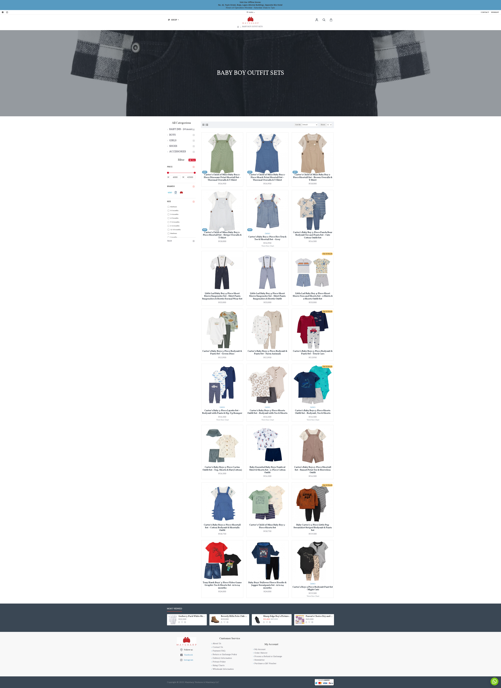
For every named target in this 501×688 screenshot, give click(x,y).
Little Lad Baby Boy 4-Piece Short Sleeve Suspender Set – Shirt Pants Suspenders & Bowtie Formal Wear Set (222, 296)
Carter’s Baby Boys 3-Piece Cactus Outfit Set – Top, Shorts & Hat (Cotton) (222, 468)
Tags (169, 241)
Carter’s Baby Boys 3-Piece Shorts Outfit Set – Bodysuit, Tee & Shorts (312, 412)
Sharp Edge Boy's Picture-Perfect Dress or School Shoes (277, 616)
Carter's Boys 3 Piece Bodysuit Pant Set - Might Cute (313, 588)
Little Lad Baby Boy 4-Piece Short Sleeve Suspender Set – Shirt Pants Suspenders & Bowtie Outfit (267, 296)
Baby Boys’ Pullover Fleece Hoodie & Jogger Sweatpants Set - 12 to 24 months (267, 585)
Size (169, 201)
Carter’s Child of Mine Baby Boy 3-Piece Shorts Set (267, 526)
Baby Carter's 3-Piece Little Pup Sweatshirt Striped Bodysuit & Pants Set (313, 528)
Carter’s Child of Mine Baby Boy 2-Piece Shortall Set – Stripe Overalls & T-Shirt (222, 235)
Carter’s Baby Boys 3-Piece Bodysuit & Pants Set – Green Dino (222, 352)
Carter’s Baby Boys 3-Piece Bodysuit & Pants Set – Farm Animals (267, 352)
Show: (323, 125)
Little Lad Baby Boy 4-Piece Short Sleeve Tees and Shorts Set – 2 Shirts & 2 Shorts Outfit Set (313, 296)
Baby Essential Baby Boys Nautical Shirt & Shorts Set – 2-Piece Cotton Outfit (267, 470)
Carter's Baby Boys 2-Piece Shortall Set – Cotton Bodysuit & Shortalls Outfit (222, 528)
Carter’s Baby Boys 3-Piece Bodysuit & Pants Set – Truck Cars (313, 352)
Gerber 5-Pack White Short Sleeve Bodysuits (192, 616)
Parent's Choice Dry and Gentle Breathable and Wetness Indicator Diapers (319, 616)
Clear (193, 160)
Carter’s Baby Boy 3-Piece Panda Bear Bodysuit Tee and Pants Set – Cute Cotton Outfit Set (312, 235)
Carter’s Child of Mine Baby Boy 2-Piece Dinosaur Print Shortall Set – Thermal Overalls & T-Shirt (222, 177)
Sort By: (298, 125)
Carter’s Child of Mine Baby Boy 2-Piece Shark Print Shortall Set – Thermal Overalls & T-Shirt (267, 177)
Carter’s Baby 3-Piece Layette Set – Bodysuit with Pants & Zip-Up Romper (222, 412)
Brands (171, 186)
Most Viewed (174, 608)
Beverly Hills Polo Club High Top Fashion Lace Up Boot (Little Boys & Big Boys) (234, 616)
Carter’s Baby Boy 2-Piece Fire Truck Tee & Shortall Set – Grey (267, 238)
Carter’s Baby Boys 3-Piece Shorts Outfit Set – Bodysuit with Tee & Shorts (267, 412)
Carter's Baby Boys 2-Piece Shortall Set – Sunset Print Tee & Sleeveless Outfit (312, 470)
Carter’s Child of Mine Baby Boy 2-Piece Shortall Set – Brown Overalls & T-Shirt (312, 177)
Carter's (267, 233)
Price (169, 167)
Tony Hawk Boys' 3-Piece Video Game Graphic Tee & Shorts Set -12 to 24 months (222, 585)
